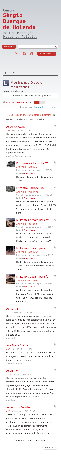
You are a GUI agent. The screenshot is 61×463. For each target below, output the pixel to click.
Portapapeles (17, 54)
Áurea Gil (12, 308)
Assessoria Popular (18, 407)
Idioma (24, 54)
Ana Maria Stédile (17, 345)
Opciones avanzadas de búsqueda (30, 96)
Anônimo (12, 370)
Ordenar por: (26, 107)
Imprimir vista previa (16, 102)
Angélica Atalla (15, 126)
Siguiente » (50, 447)
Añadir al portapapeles (55, 126)
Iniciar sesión (46, 53)
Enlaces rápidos (31, 54)
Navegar (8, 46)
